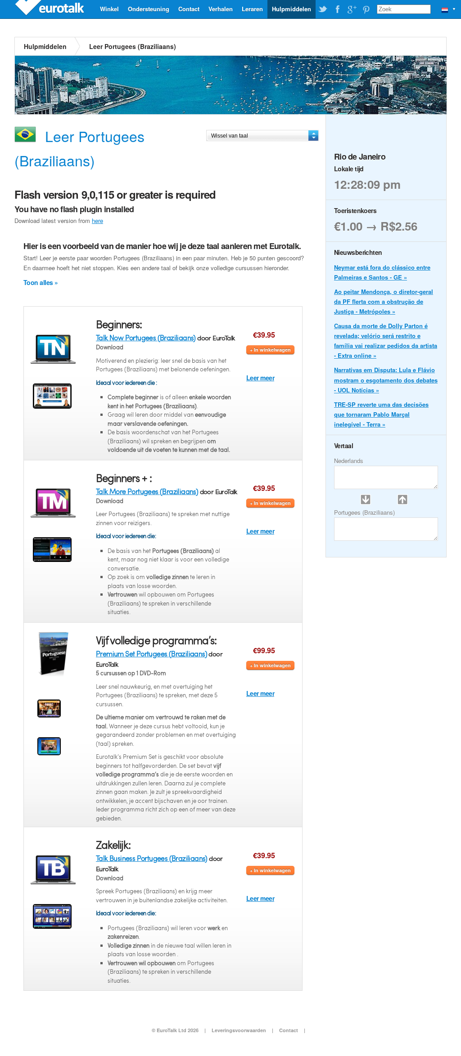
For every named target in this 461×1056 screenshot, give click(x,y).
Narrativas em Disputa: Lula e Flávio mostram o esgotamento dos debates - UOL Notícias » (386, 379)
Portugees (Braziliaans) (364, 512)
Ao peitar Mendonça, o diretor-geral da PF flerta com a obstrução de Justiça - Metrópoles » (383, 301)
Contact (188, 8)
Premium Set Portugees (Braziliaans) (151, 653)
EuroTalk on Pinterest (366, 9)
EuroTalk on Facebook (337, 9)
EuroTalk (50, 9)
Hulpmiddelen (291, 8)
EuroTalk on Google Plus (351, 9)
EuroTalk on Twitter (323, 9)
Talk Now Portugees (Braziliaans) (146, 337)
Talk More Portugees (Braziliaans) (147, 491)
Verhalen (220, 8)
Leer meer (260, 377)
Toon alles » (40, 282)
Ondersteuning (148, 8)
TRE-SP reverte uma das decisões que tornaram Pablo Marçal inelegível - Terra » (381, 414)
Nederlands (348, 460)
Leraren (252, 8)
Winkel (109, 8)
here (97, 220)
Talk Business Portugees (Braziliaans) (152, 858)
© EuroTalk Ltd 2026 (175, 1030)
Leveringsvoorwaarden (239, 1030)
